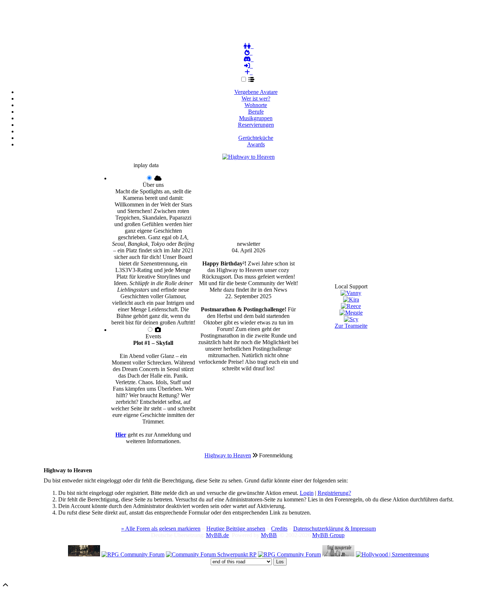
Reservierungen (256, 125)
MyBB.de (217, 535)
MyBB (269, 535)
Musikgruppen (256, 118)
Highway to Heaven (227, 455)
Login (307, 493)
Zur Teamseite (351, 326)
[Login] (248, 66)
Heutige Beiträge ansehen (235, 528)
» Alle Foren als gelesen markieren (160, 528)
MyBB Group (328, 535)
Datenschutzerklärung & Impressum (334, 528)
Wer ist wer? (256, 98)
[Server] (248, 59)
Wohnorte (255, 105)
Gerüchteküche (255, 138)
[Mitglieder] (248, 46)
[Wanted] (248, 53)
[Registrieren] (248, 72)
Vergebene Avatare (256, 92)
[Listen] (253, 79)
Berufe (256, 112)
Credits (279, 528)
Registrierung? (334, 493)
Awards (256, 144)
